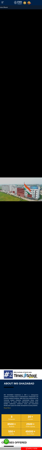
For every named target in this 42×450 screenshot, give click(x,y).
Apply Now (32, 448)
